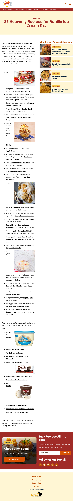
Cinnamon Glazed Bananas (24, 219)
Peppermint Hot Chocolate (16, 277)
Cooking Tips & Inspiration (15, 9)
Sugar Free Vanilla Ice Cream (16, 380)
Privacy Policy (36, 480)
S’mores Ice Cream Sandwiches (18, 91)
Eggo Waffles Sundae (18, 171)
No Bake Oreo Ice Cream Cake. (17, 306)
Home (4, 9)
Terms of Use (36, 483)
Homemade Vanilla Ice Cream (17, 362)
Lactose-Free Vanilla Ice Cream (17, 412)
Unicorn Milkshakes (13, 294)
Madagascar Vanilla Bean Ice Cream (19, 376)
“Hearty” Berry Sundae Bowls (22, 109)
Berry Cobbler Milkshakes (24, 216)
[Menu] (70, 4)
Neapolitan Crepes (19, 100)
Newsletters (36, 476)
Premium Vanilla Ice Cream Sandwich (20, 409)
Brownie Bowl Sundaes (14, 286)
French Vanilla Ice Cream (15, 349)
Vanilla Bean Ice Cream (14, 353)
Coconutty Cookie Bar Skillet (20, 231)
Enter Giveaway (14, 459)
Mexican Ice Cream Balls (15, 207)
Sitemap (36, 486)
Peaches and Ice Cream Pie (20, 163)
